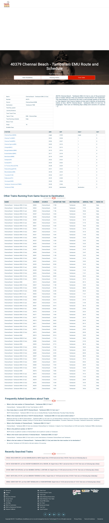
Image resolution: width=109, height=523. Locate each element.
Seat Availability (27, 77)
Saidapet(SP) (8, 159)
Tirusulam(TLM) (9, 175)
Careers (7, 492)
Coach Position (43, 509)
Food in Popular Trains (45, 492)
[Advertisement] (48, 11)
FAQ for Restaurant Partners (13, 507)
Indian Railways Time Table (46, 498)
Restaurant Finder (44, 505)
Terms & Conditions (89, 519)
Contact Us (8, 501)
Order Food (42, 490)
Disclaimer (100, 519)
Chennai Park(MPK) (10, 141)
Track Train (42, 494)
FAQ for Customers (10, 505)
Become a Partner (10, 496)
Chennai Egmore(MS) (10, 144)
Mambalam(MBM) (9, 156)
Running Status (54, 77)
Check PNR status (44, 501)
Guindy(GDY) (8, 162)
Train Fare (42, 507)
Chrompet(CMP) (9, 181)
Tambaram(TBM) (9, 187)
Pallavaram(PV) (9, 178)
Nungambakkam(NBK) (11, 150)
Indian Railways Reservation (47, 496)
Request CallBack (10, 509)
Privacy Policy (78, 519)
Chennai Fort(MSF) (10, 138)
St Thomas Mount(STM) (11, 165)
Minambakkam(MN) (10, 172)
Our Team (42, 503)
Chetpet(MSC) (8, 147)
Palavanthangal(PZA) (10, 169)
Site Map (8, 503)
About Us (8, 490)
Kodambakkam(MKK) (10, 153)
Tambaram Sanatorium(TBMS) (13, 184)
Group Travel (9, 498)
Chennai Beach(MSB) (10, 135)
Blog (6, 494)
